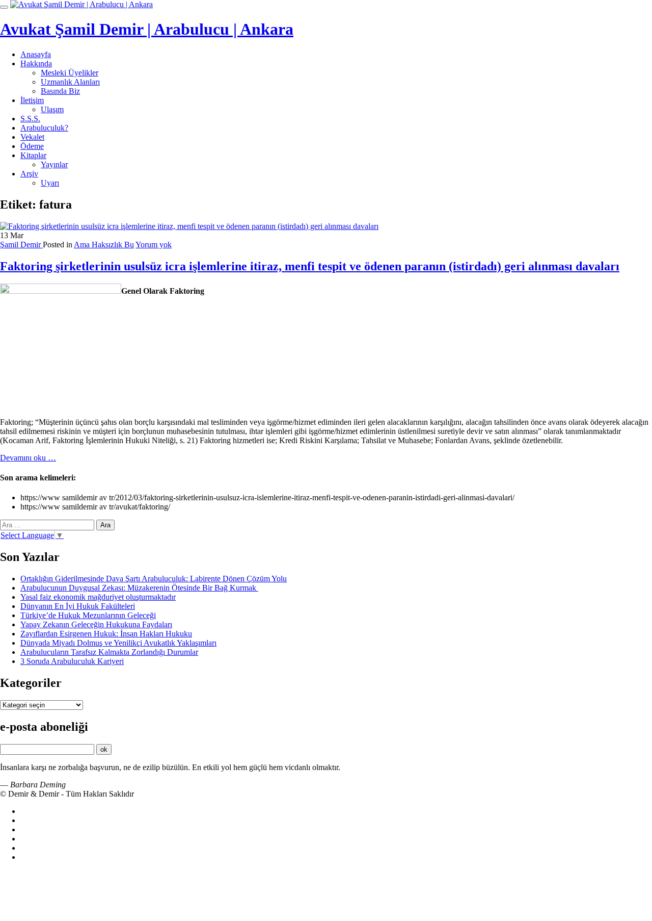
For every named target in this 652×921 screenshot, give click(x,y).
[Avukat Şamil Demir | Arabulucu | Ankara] (81, 4)
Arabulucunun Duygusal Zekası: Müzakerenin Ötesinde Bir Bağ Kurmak (139, 587)
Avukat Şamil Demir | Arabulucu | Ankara (146, 29)
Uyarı (50, 182)
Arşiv (29, 173)
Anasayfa (35, 54)
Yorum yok (153, 244)
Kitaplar (33, 155)
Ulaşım (52, 109)
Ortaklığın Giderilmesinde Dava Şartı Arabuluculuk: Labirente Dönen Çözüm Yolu (153, 578)
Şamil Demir (21, 244)
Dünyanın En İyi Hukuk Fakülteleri (77, 606)
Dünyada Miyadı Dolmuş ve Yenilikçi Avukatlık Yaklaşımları (118, 642)
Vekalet (32, 137)
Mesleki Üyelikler (69, 72)
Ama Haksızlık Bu (104, 244)
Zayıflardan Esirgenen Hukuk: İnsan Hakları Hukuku (106, 633)
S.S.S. (30, 118)
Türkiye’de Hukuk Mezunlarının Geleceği (88, 615)
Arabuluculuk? (44, 127)
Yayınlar (54, 164)
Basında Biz (60, 91)
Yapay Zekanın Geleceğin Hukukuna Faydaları (96, 624)
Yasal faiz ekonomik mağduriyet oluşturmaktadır (98, 597)
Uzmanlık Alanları (70, 82)
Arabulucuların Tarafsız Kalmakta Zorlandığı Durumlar (109, 652)
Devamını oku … (28, 457)
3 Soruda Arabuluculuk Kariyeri (72, 661)
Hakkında (36, 63)
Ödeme (32, 146)
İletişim (32, 100)
